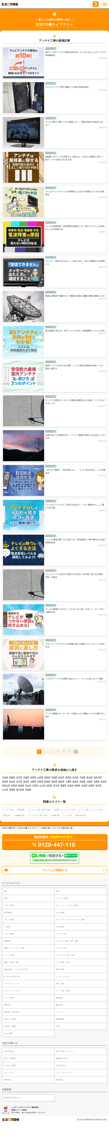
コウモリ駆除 (9, 934)
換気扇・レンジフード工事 (64, 810)
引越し (58, 1026)
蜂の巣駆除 (8, 912)
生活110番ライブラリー (28, 828)
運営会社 (59, 1080)
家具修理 (59, 998)
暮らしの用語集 (10, 1058)
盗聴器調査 (60, 1019)
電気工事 (46, 828)
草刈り (6, 898)
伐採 (57, 891)
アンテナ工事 (8, 810)
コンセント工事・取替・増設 (39, 810)
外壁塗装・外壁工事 (11, 1012)
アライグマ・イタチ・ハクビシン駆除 (70, 919)
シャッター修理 (62, 898)
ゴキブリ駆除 (9, 919)
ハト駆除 (7, 927)
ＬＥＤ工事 (67, 815)
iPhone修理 (8, 1033)
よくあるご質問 (10, 1065)
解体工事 (59, 1005)
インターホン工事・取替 (37, 815)
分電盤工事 (55, 815)
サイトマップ (9, 1072)
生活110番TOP (8, 828)
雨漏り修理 (60, 969)
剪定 (5, 891)
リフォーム (60, 1012)
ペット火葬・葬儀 (63, 991)
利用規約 (7, 1080)
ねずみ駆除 (60, 927)
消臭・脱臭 (60, 983)
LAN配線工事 (19, 815)
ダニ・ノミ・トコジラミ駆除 (67, 905)
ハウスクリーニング (11, 983)
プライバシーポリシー (64, 1072)
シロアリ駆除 (9, 905)
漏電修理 (20, 810)
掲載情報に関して (63, 1058)
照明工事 (6, 815)
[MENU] (104, 4)
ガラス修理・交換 (63, 962)
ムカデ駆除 (60, 912)
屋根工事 (7, 1005)
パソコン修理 (9, 998)
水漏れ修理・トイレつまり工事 (16, 969)
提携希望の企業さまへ (12, 1097)
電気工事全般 (81, 815)
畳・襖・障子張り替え (12, 976)
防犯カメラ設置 (10, 1019)
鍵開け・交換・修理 (11, 962)
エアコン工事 (83, 810)
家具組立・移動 (10, 1026)
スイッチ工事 (97, 810)
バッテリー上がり (63, 976)
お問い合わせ (61, 1065)
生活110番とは (9, 1051)
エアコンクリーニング (12, 991)
